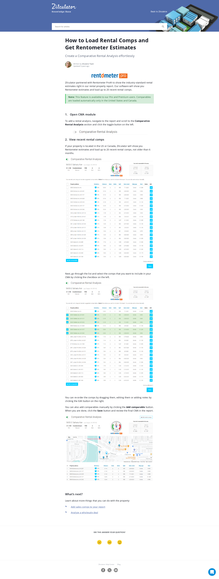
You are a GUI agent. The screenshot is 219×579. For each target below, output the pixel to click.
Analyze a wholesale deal (84, 512)
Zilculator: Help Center (106, 564)
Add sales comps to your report (88, 506)
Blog (119, 564)
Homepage (57, 34)
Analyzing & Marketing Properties (77, 34)
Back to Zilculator (159, 11)
